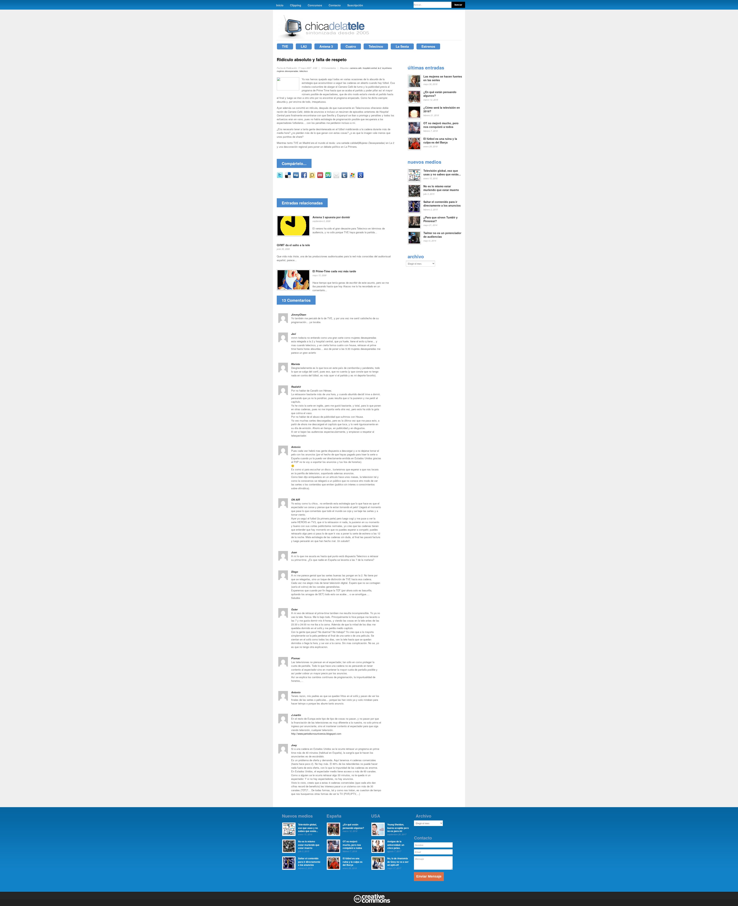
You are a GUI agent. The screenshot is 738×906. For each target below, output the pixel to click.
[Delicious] (288, 177)
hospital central (370, 68)
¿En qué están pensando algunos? (439, 94)
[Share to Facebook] (304, 177)
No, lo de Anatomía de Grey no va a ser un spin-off (398, 862)
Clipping (295, 5)
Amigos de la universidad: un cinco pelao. (395, 845)
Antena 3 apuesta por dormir (331, 217)
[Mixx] (320, 177)
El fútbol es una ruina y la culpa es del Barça (440, 140)
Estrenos (428, 46)
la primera (386, 68)
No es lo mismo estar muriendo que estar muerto (441, 188)
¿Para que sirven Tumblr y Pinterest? (440, 219)
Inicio (279, 5)
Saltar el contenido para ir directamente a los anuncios (442, 204)
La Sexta (402, 46)
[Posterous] (312, 177)
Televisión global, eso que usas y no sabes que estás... (442, 172)
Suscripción (355, 5)
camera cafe (356, 68)
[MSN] (352, 177)
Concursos (315, 5)
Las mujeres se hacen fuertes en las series (442, 78)
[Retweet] (280, 177)
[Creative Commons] (372, 901)
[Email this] (336, 177)
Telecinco (376, 46)
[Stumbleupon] (328, 177)
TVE (285, 46)
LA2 (304, 46)
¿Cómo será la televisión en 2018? (441, 109)
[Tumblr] (344, 177)
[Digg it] (296, 177)
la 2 (379, 68)
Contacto (335, 5)
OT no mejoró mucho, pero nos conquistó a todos (441, 125)
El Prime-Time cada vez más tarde (334, 271)
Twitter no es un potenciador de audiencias (442, 235)
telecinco (303, 71)
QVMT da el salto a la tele (293, 245)
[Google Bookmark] (360, 177)
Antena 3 (326, 46)
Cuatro (351, 46)
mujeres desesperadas (287, 71)
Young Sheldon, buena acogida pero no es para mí (398, 828)
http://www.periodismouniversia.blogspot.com (316, 733)
